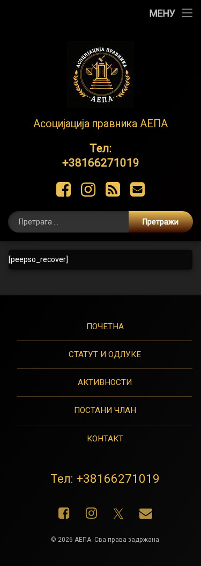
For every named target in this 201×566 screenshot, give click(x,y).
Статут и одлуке (105, 354)
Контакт (105, 439)
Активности (105, 382)
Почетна (105, 326)
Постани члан (105, 410)
